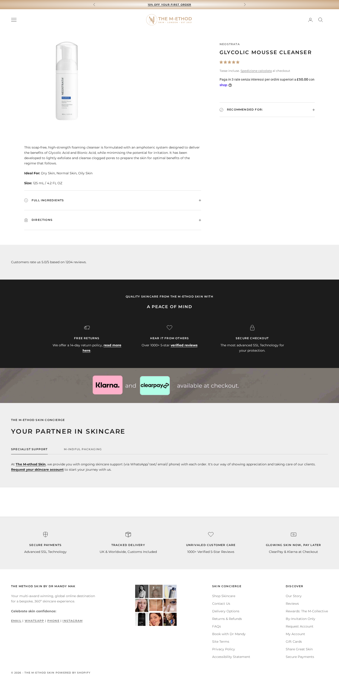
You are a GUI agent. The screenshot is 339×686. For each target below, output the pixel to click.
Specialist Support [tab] (29, 449)
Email (16, 620)
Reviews (292, 603)
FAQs (216, 626)
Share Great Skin (299, 649)
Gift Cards (294, 641)
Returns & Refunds (227, 619)
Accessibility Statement (231, 657)
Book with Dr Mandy (229, 634)
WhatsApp (34, 620)
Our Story (294, 596)
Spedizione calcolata (256, 71)
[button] (229, 62)
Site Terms (220, 641)
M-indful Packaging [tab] (83, 449)
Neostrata (230, 44)
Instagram (72, 620)
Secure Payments (300, 657)
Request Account (299, 626)
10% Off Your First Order (169, 4)
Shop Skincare (223, 596)
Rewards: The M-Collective (307, 611)
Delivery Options (225, 611)
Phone (53, 620)
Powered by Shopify (73, 672)
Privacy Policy (223, 649)
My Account (295, 634)
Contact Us (221, 603)
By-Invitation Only (300, 619)
